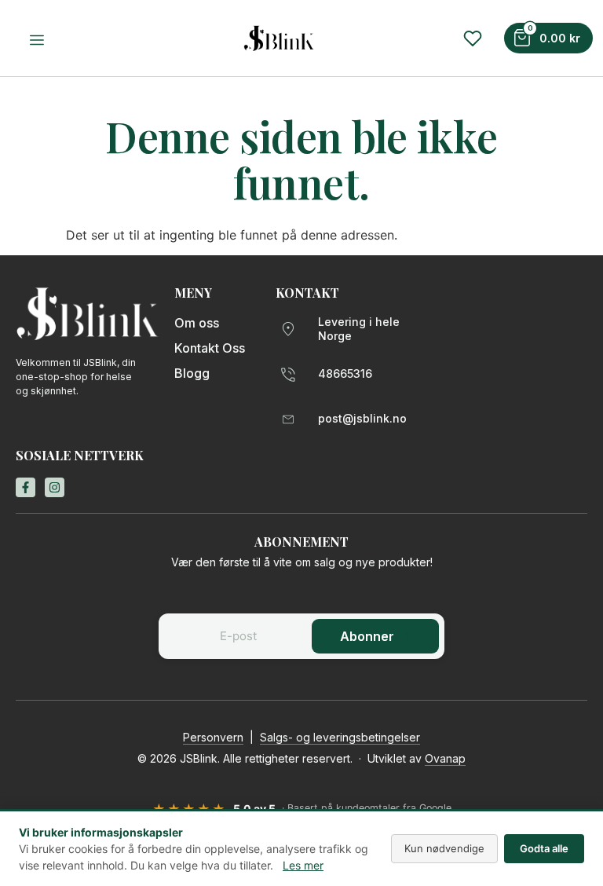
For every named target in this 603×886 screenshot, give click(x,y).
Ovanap (445, 758)
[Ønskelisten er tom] (472, 38)
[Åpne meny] (39, 40)
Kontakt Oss (209, 348)
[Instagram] (54, 487)
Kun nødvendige (444, 848)
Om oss (196, 323)
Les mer (303, 865)
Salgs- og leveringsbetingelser (340, 737)
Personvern (213, 737)
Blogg (192, 373)
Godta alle (544, 848)
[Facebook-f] (25, 487)
